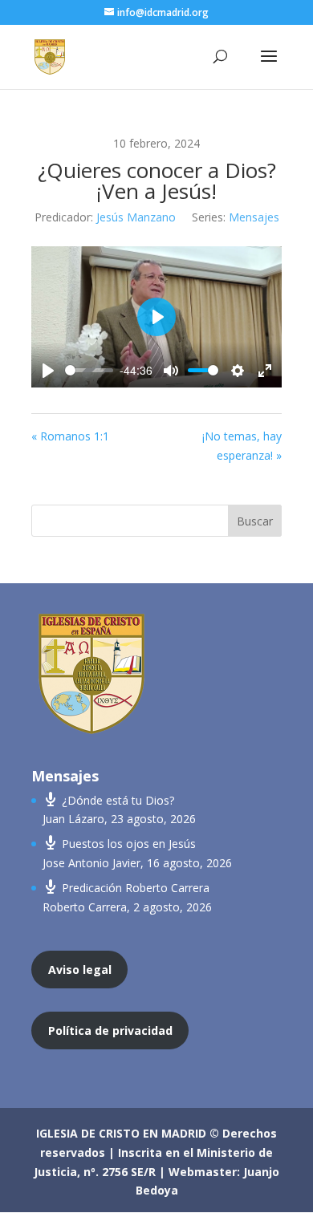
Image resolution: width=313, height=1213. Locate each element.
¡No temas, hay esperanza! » (242, 445)
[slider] (89, 370)
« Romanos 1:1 (70, 436)
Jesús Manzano (136, 217)
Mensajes (254, 217)
